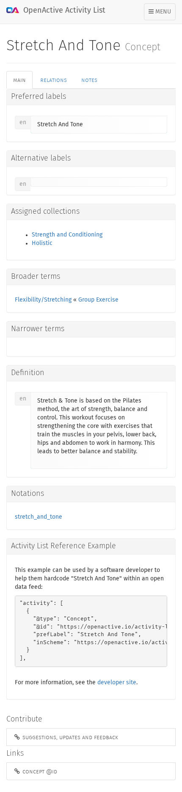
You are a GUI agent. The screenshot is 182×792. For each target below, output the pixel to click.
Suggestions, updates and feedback (69, 737)
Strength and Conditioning (67, 235)
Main (19, 80)
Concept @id (39, 771)
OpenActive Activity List (63, 10)
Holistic (42, 243)
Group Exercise (98, 300)
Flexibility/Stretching (43, 300)
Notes (89, 80)
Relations (53, 80)
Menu (162, 14)
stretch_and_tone (38, 517)
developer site (116, 683)
